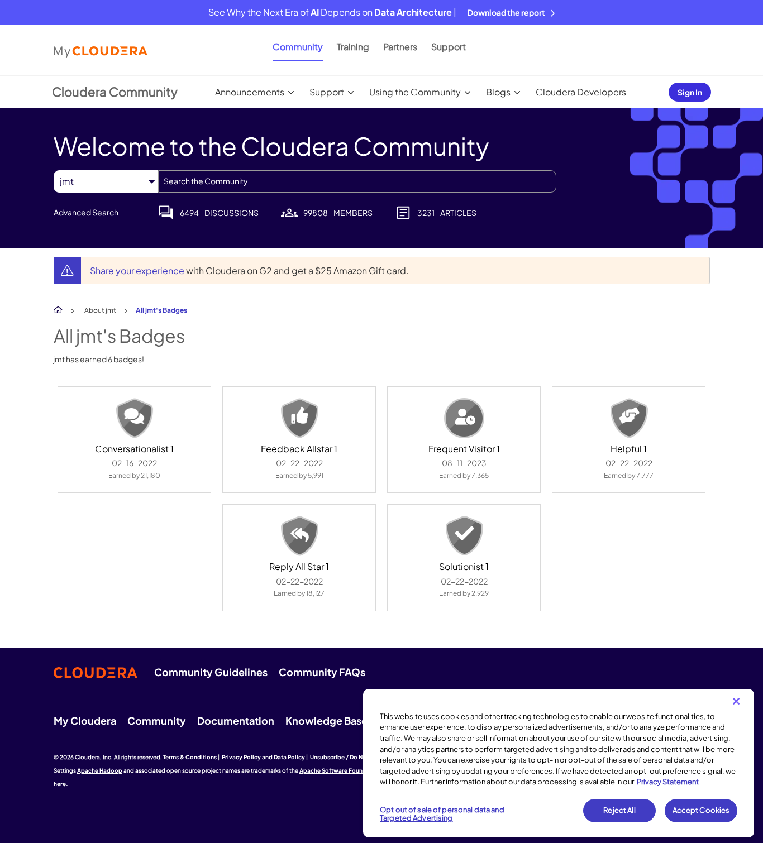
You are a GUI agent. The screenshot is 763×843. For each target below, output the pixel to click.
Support (448, 46)
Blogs (498, 92)
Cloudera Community (115, 91)
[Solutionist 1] (464, 536)
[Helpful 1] (629, 418)
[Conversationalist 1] (135, 418)
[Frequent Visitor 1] (464, 418)
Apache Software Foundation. (341, 770)
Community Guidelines (211, 671)
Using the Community (415, 92)
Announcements (249, 92)
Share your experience (138, 270)
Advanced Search (86, 212)
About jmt (100, 310)
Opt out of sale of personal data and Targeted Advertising (442, 814)
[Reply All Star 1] (299, 536)
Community (298, 46)
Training (353, 46)
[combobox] (357, 181)
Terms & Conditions (190, 757)
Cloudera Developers (581, 92)
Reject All (619, 810)
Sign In (690, 92)
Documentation (235, 720)
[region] (558, 763)
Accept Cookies (701, 810)
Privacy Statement (668, 781)
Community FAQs (322, 671)
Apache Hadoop (99, 770)
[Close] (736, 701)
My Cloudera (85, 720)
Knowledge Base (326, 720)
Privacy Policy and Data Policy (263, 757)
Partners (400, 46)
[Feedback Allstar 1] (299, 418)
